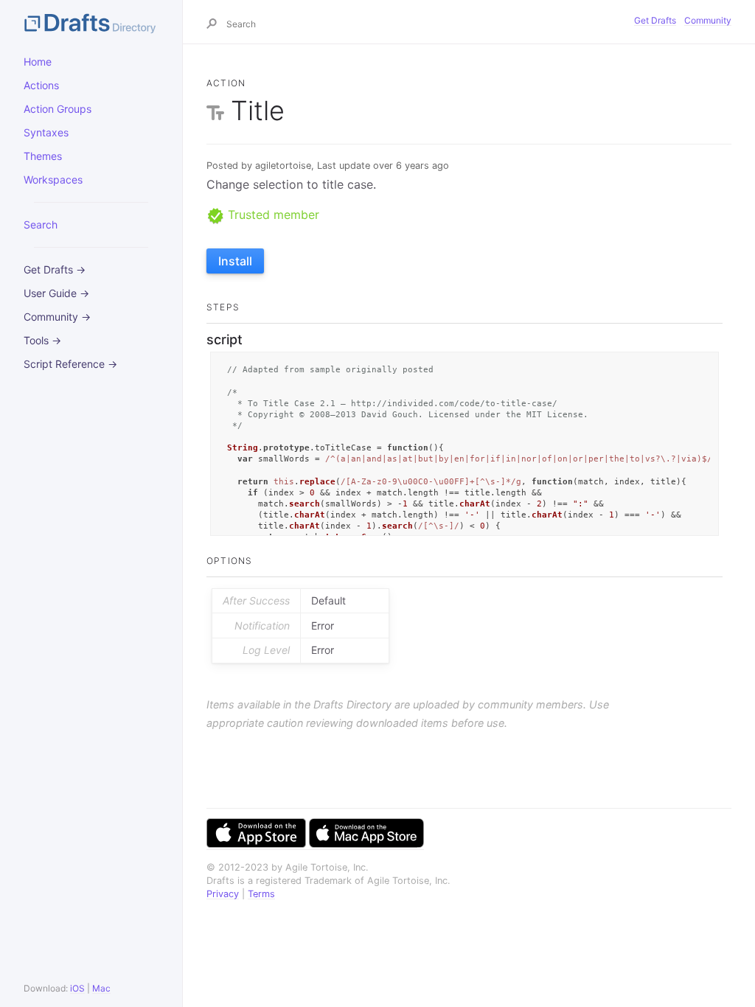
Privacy (222, 893)
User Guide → (56, 293)
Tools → (42, 340)
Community (707, 20)
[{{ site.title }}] (91, 22)
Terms (261, 893)
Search (41, 224)
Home (38, 61)
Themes (43, 156)
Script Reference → (70, 364)
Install (235, 261)
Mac (101, 988)
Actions (41, 85)
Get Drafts (655, 20)
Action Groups (57, 108)
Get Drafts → (55, 269)
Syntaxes (46, 132)
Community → (57, 316)
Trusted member (271, 214)
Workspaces (53, 179)
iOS (77, 988)
